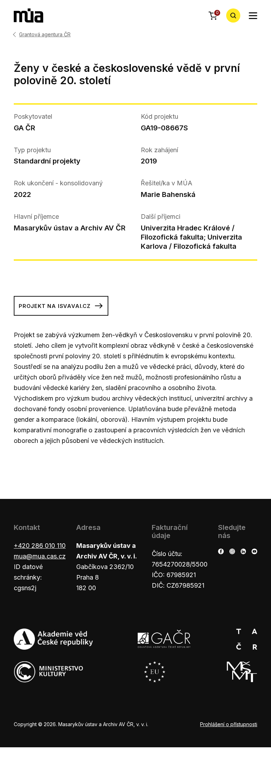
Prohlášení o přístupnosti (228, 724)
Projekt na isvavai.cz (55, 306)
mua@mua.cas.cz (40, 556)
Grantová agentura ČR (45, 34)
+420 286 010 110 (40, 545)
